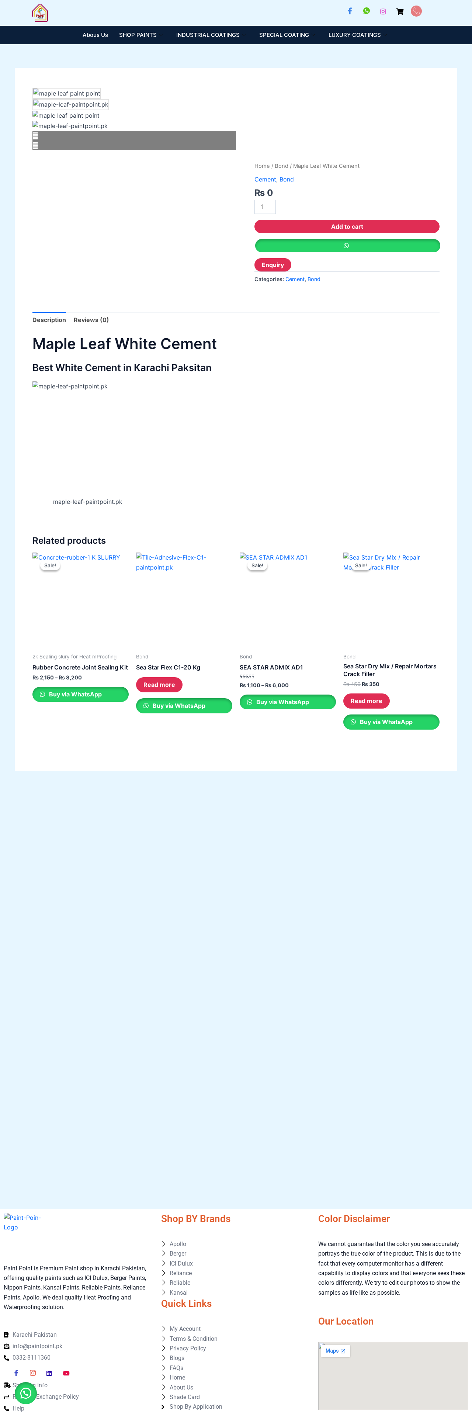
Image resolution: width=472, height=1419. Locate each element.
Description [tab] (49, 319)
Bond (281, 166)
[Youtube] (68, 1373)
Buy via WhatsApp (75, 694)
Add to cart (347, 226)
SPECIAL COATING (284, 34)
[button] (26, 1393)
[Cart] (399, 11)
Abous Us (95, 34)
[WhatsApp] (366, 11)
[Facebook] (349, 11)
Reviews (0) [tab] (91, 319)
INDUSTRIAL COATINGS (208, 34)
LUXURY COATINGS (355, 34)
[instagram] (35, 1373)
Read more (159, 684)
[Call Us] (416, 11)
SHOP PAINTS (138, 34)
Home (262, 166)
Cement (265, 179)
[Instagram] (383, 11)
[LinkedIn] (52, 1373)
